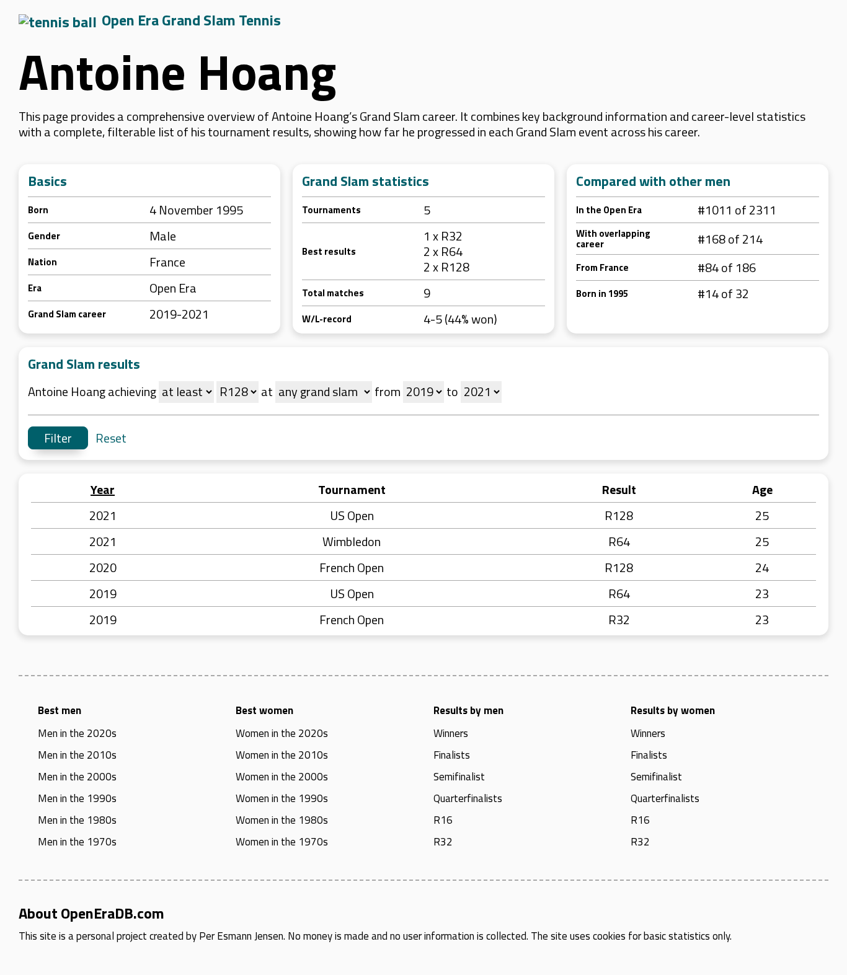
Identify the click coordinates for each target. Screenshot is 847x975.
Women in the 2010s (282, 755)
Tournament (352, 489)
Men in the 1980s (77, 820)
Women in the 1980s (282, 820)
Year (103, 489)
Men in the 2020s (77, 733)
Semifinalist (459, 777)
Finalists (451, 755)
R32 (443, 842)
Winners (450, 733)
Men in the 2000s (77, 777)
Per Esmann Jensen (241, 936)
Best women (264, 710)
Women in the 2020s (282, 733)
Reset (110, 438)
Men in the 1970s (77, 842)
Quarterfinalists (467, 798)
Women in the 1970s (282, 842)
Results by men (468, 710)
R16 (443, 820)
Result (619, 489)
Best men (59, 710)
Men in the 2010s (77, 755)
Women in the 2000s (282, 777)
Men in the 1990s (77, 798)
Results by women (673, 710)
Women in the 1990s (282, 798)
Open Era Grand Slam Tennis (191, 20)
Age (762, 489)
